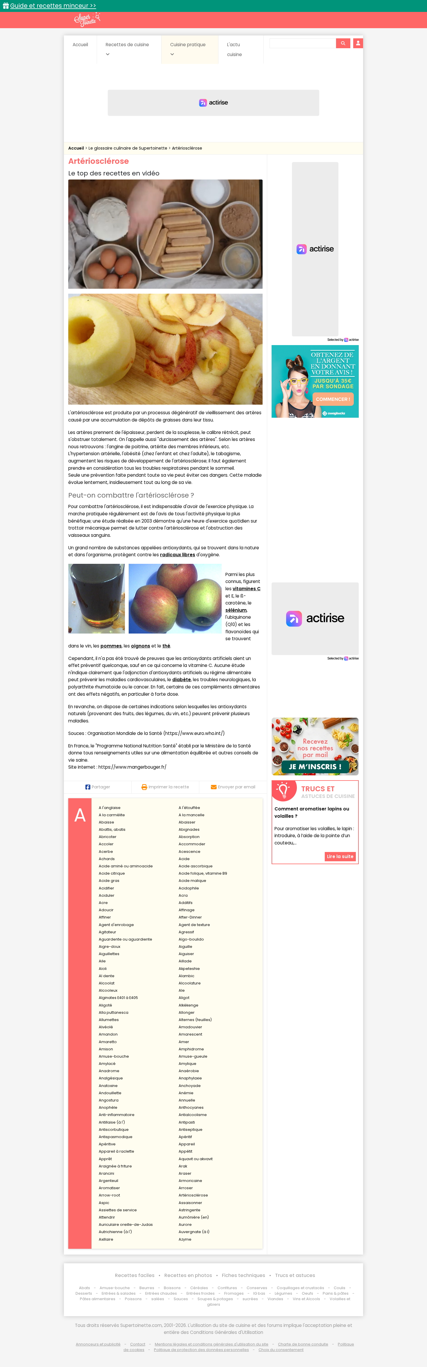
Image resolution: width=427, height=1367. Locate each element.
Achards (107, 858)
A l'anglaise (110, 807)
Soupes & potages (215, 1298)
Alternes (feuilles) (195, 1019)
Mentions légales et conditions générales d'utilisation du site (211, 1344)
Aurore (185, 1224)
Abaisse (106, 822)
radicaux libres (177, 555)
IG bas (259, 1293)
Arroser (186, 1187)
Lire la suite (340, 856)
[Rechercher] (343, 43)
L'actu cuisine (234, 50)
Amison (106, 1049)
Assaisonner (190, 1202)
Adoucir (106, 909)
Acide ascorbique (196, 866)
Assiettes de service (118, 1210)
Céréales (199, 1287)
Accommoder (192, 844)
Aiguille (185, 946)
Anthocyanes (191, 1107)
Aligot (184, 997)
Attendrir (107, 1217)
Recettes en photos (188, 1275)
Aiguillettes (109, 953)
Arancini (106, 1173)
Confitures (227, 1287)
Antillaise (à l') (112, 1122)
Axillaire (106, 1239)
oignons (140, 646)
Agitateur (107, 932)
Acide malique (192, 880)
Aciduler (106, 895)
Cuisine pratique (188, 45)
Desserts (84, 1293)
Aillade (185, 961)
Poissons (133, 1298)
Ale (182, 990)
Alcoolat (106, 983)
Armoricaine (190, 1180)
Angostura (109, 1100)
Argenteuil (108, 1180)
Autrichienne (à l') (115, 1231)
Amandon (108, 1034)
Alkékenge (188, 1005)
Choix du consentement (281, 1349)
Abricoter (107, 836)
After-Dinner (190, 917)
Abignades (189, 829)
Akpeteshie (189, 968)
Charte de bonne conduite (303, 1344)
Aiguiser (186, 953)
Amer (184, 1041)
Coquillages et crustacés (300, 1287)
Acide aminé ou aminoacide (126, 866)
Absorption (189, 836)
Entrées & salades (119, 1293)
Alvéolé (106, 1027)
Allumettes (109, 1019)
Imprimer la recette (169, 787)
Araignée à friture (115, 1166)
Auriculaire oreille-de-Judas (126, 1224)
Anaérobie (189, 1070)
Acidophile (189, 888)
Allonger (187, 1012)
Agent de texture (194, 924)
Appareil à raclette (116, 1151)
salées (157, 1298)
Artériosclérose (187, 148)
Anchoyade (190, 1085)
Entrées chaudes (161, 1293)
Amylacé (107, 1063)
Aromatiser (109, 1187)
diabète (181, 680)
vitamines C (247, 589)
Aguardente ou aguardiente (125, 939)
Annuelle (187, 1100)
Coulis (339, 1287)
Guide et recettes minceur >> (53, 5)
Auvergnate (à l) (194, 1231)
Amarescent (190, 1034)
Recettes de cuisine (127, 45)
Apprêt (105, 1158)
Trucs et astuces (295, 1275)
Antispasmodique (115, 1136)
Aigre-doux (109, 946)
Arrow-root (109, 1195)
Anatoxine (108, 1085)
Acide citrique (112, 873)
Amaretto (108, 1041)
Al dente (106, 975)
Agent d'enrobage (116, 924)
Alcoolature (190, 983)
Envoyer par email (236, 787)
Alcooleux (108, 990)
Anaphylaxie (190, 1078)
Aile (102, 961)
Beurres (146, 1287)
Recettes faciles (135, 1275)
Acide (184, 858)
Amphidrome (191, 1049)
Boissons (172, 1287)
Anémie (186, 1092)
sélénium (236, 610)
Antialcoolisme (193, 1114)
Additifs (186, 902)
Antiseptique (190, 1129)
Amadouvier (190, 1027)
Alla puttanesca (113, 1012)
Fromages (234, 1293)
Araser (185, 1173)
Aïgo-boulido (191, 939)
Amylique (187, 1063)
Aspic (104, 1202)
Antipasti (187, 1122)
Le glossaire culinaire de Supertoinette (128, 148)
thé (166, 646)
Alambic (186, 975)
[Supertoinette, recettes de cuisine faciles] (87, 19)
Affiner (105, 917)
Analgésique (111, 1078)
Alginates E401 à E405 (118, 997)
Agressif (186, 932)
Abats (84, 1287)
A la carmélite (112, 814)
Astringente (189, 1210)
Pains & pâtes (336, 1293)
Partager (101, 787)
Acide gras (109, 880)
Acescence (189, 851)
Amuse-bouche (114, 1056)
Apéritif (185, 1136)
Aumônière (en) (194, 1217)
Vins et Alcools (306, 1298)
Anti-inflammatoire (116, 1114)
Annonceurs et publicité (98, 1344)
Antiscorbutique (114, 1129)
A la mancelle (191, 814)
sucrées (250, 1298)
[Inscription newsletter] (315, 746)
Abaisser (187, 822)
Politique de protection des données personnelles (201, 1349)
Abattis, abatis (112, 829)
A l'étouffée (189, 807)
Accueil (80, 45)
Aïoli (103, 968)
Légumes (283, 1293)
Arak (183, 1166)
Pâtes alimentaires (97, 1298)
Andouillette (110, 1092)
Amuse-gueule (193, 1056)
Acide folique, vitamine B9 (203, 873)
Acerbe (106, 851)
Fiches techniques (243, 1275)
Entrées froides (200, 1293)
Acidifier (106, 888)
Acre (103, 902)
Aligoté (105, 1005)
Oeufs (308, 1293)
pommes (111, 646)
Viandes (275, 1298)
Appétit (185, 1151)
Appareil (187, 1144)
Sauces (181, 1298)
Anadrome (109, 1070)
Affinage (187, 909)
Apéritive (107, 1144)
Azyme (185, 1239)
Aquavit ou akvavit (196, 1158)
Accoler (106, 844)
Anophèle (108, 1107)
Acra (183, 895)
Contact (137, 1344)
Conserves (257, 1287)
